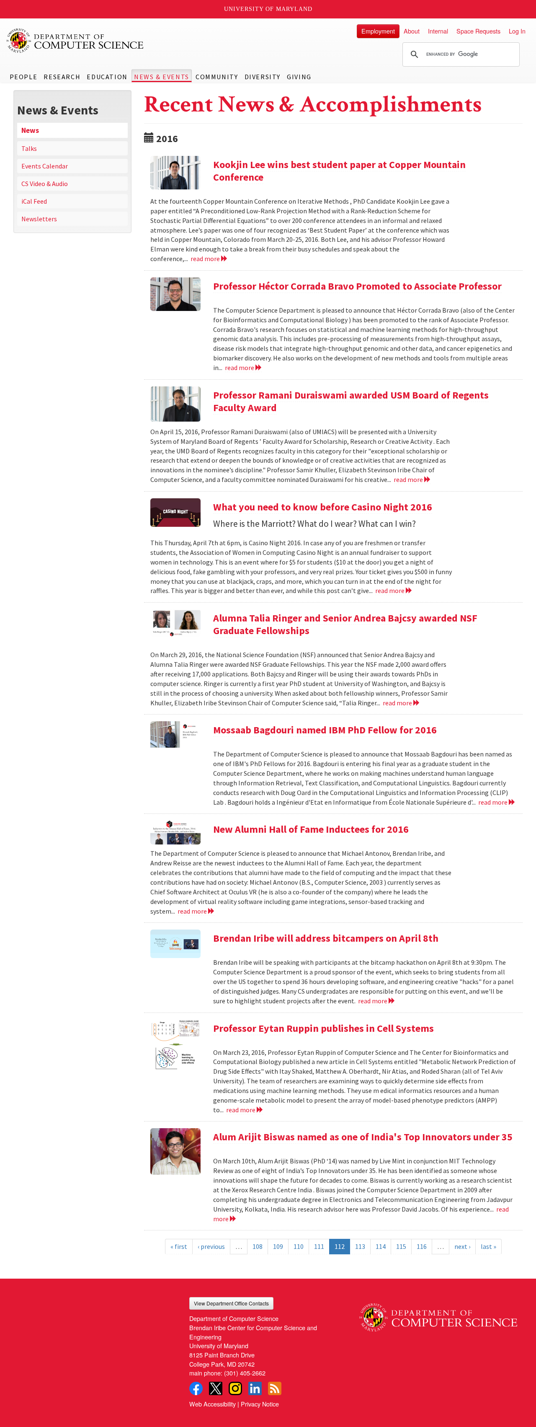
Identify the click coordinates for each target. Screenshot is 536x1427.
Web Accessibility (212, 1403)
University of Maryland (268, 9)
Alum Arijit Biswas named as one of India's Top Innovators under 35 (363, 1136)
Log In (517, 30)
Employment (378, 30)
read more (206, 258)
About (412, 30)
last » (488, 1246)
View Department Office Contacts (231, 1303)
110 (299, 1246)
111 (319, 1246)
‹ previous (211, 1246)
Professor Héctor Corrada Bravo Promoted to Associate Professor (357, 286)
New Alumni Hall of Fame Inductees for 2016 (311, 829)
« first (178, 1246)
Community (217, 77)
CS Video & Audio (44, 183)
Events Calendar (44, 166)
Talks (29, 148)
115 (401, 1246)
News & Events (161, 77)
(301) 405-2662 (244, 1372)
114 (381, 1246)
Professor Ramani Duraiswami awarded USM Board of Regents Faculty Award (351, 401)
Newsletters (39, 219)
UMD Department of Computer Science (75, 40)
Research (62, 77)
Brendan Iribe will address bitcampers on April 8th (325, 938)
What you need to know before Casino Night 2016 (322, 506)
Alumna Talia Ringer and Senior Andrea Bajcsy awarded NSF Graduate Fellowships (345, 624)
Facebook (196, 1388)
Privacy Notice (260, 1403)
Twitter (215, 1388)
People (24, 77)
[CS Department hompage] (438, 1314)
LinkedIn (255, 1388)
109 (278, 1246)
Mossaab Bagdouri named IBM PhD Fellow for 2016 (325, 729)
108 (258, 1246)
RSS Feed (274, 1388)
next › (462, 1246)
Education (107, 77)
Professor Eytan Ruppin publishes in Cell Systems (323, 1028)
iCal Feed (34, 201)
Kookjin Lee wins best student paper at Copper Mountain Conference (339, 171)
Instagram (235, 1388)
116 (422, 1246)
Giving (299, 77)
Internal (438, 30)
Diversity (263, 77)
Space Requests (478, 30)
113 (360, 1246)
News (30, 130)
